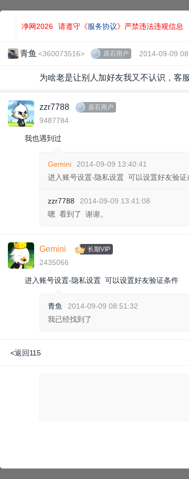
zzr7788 (54, 107)
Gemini (59, 164)
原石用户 (116, 53)
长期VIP (99, 249)
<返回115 (25, 353)
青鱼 (55, 306)
